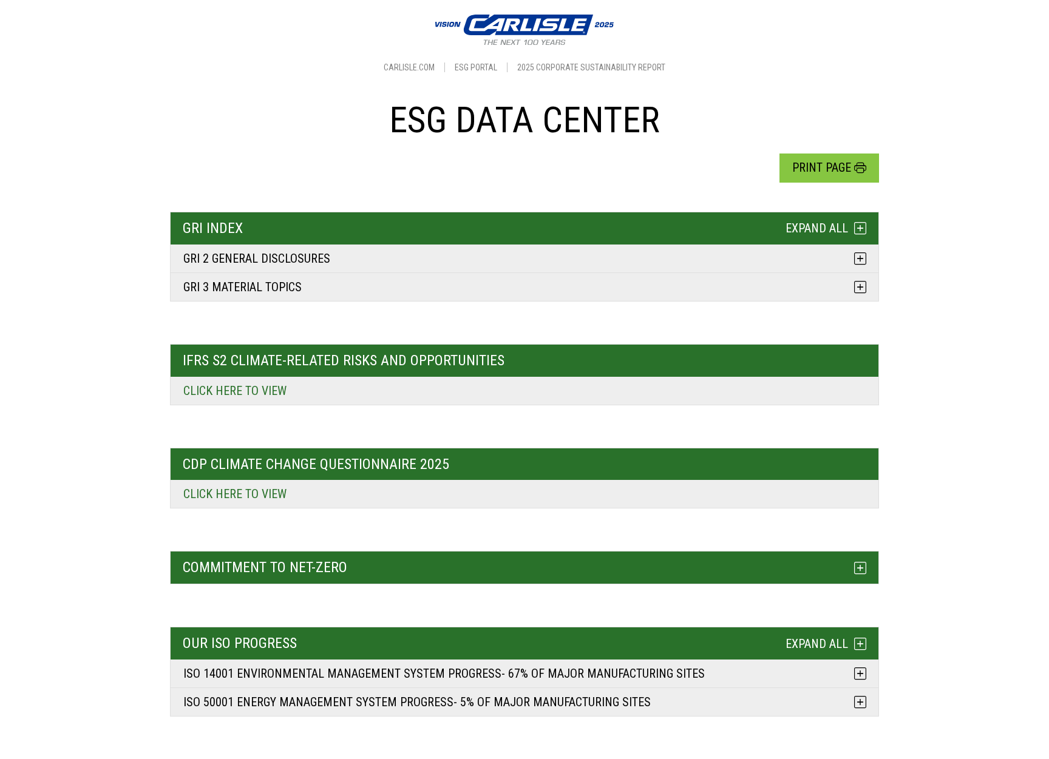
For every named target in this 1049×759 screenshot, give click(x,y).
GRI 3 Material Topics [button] (242, 287)
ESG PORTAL (476, 67)
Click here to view (235, 390)
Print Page (821, 167)
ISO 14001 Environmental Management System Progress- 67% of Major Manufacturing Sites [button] (444, 673)
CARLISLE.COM (409, 67)
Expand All (817, 228)
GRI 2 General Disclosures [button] (256, 258)
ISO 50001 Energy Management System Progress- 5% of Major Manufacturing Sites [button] (417, 702)
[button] (524, 567)
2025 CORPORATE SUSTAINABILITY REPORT (591, 67)
